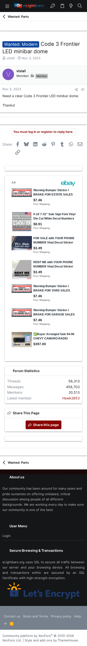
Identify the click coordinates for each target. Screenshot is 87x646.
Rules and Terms (35, 616)
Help (77, 616)
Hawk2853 (71, 398)
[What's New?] (71, 6)
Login (6, 536)
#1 (83, 89)
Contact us (12, 616)
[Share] (76, 89)
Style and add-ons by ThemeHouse (51, 640)
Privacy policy (61, 616)
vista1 (11, 58)
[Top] (5, 623)
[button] (7, 6)
